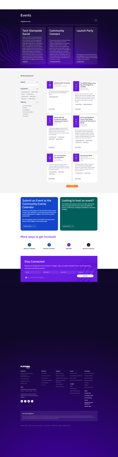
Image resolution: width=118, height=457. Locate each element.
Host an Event (73, 378)
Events (71, 371)
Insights (72, 384)
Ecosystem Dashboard (75, 393)
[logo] (25, 367)
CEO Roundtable (59, 384)
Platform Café (24, 383)
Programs (58, 371)
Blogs (71, 386)
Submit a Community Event (76, 380)
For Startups (44, 373)
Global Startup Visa (60, 386)
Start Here (43, 371)
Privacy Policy (41, 277)
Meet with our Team (89, 387)
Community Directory (89, 373)
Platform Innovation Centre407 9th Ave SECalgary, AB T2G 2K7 (27, 375)
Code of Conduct (24, 425)
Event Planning (88, 397)
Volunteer (87, 382)
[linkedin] (22, 401)
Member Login (88, 406)
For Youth (43, 385)
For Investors (44, 378)
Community (87, 371)
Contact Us (23, 371)
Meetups (86, 385)
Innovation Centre (89, 395)
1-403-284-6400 (24, 378)
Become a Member (89, 375)
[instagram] (32, 401)
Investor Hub (88, 393)
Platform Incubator (60, 375)
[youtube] (28, 401)
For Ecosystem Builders (46, 380)
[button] (91, 20)
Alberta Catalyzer (59, 373)
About (86, 390)
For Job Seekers (45, 382)
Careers (86, 400)
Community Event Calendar (76, 375)
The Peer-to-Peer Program (62, 378)
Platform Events (73, 373)
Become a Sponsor (89, 380)
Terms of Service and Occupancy (36, 425)
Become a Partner (89, 378)
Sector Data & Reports (75, 390)
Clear (37, 82)
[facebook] (25, 401)
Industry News (73, 388)
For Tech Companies (45, 375)
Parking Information (25, 381)
